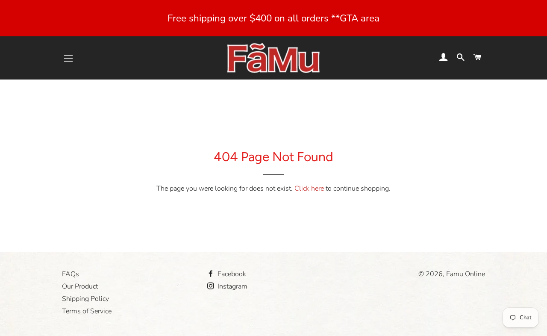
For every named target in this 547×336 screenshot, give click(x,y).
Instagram (231, 286)
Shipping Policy (85, 299)
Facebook (231, 274)
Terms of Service (87, 311)
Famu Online (465, 274)
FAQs (70, 274)
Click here (309, 188)
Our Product (80, 286)
